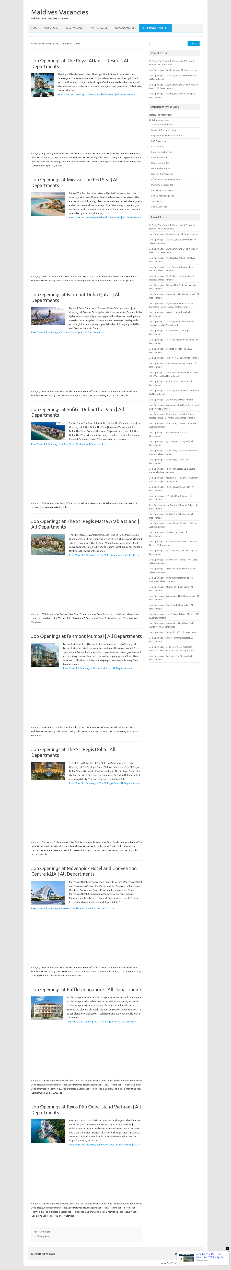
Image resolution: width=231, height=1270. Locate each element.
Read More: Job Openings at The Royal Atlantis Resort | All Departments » (96, 94)
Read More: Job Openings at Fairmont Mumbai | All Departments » (97, 668)
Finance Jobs (99, 153)
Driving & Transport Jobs (163, 130)
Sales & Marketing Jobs (129, 161)
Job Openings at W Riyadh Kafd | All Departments (173, 632)
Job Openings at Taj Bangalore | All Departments (173, 70)
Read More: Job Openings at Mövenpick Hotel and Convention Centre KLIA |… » (72, 908)
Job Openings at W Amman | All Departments (171, 399)
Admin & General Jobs (53, 276)
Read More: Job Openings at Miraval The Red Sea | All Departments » (105, 217)
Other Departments (154, 28)
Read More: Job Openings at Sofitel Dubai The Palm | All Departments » (68, 444)
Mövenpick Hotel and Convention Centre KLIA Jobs (57, 975)
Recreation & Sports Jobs (104, 161)
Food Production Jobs (118, 153)
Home (34, 28)
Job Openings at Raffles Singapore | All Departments (86, 989)
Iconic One (166, 1263)
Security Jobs (38, 165)
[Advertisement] (86, 123)
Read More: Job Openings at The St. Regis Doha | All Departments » (104, 783)
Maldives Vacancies (59, 12)
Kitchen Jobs (51, 28)
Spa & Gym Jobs (54, 165)
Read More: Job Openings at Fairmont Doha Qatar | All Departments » (67, 332)
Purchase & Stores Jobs (79, 161)
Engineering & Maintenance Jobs (58, 153)
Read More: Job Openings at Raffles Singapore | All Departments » (101, 1021)
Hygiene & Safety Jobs (162, 174)
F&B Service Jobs (73, 28)
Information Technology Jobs (51, 161)
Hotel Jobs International (49, 157)
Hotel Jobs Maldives (72, 157)
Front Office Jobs (99, 28)
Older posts (41, 1236)
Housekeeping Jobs (125, 28)
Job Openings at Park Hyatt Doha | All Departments (174, 358)
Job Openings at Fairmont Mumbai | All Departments (86, 636)
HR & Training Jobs (113, 157)
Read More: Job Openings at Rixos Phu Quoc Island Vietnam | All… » (104, 1144)
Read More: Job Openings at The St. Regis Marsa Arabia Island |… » (104, 555)
